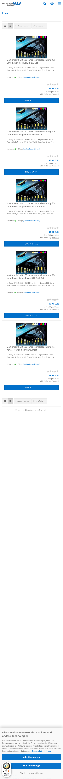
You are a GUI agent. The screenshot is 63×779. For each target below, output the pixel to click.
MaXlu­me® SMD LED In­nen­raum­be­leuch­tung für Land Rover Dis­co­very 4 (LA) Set (31, 61)
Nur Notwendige (31, 765)
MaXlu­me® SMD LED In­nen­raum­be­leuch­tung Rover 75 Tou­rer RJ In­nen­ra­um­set (31, 348)
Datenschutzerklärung (41, 751)
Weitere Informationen (31, 773)
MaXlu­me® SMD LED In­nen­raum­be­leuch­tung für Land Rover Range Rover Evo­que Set (31, 133)
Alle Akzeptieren (31, 757)
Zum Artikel (31, 100)
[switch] (6, 774)
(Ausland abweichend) (31, 77)
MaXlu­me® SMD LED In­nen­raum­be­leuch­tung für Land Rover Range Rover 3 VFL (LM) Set (31, 205)
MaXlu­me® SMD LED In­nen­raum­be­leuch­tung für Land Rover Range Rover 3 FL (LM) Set (31, 276)
